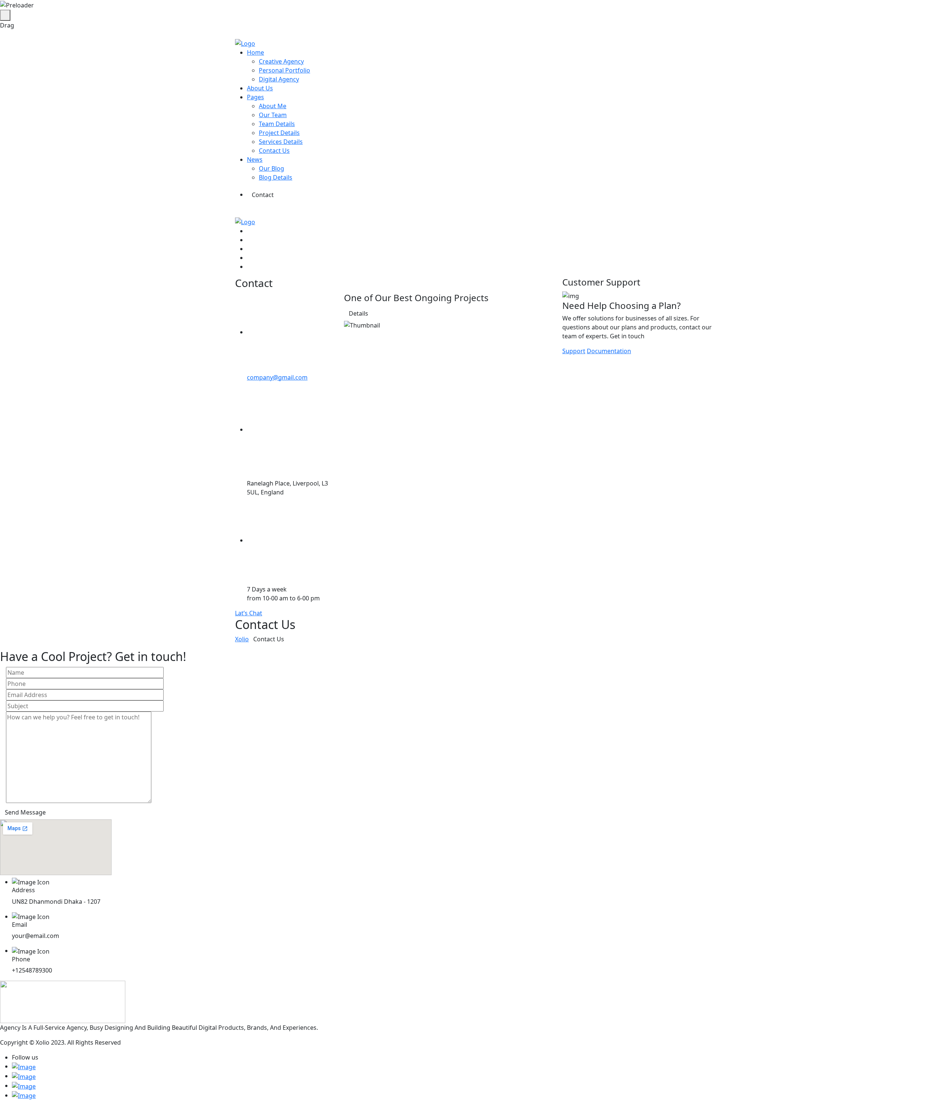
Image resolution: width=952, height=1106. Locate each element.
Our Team (273, 115)
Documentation (609, 351)
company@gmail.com (277, 377)
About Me (272, 106)
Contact (263, 195)
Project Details (279, 133)
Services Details (281, 142)
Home (255, 52)
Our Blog (271, 168)
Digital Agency (279, 79)
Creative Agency (281, 61)
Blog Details (275, 177)
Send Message (25, 812)
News (255, 159)
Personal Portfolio (284, 70)
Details (358, 313)
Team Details (277, 124)
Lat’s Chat (248, 613)
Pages (255, 97)
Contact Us (274, 150)
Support (573, 351)
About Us (260, 88)
